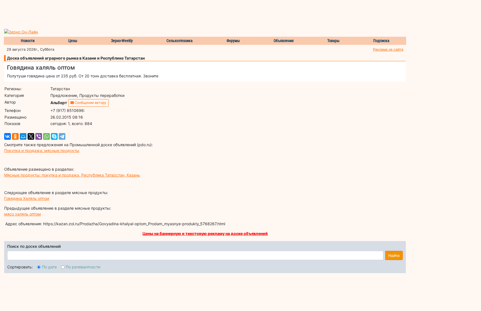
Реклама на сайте (388, 49)
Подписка (381, 40)
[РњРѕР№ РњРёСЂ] (23, 136)
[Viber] (38, 136)
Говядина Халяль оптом (26, 198)
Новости (28, 40)
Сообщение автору (90, 103)
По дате (49, 267)
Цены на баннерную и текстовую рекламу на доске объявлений (205, 233)
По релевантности (83, 267)
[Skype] (54, 136)
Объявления (284, 40)
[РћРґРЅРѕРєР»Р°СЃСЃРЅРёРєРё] (15, 136)
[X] (31, 136)
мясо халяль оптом (22, 214)
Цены (72, 40)
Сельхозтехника (179, 40)
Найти (393, 255)
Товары (333, 40)
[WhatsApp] (46, 136)
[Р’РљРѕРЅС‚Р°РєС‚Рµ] (7, 136)
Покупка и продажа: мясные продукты (41, 150)
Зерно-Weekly (122, 40)
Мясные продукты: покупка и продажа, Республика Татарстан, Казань (72, 175)
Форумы (233, 40)
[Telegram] (62, 136)
